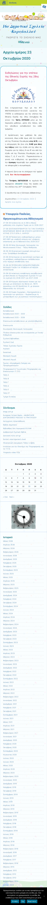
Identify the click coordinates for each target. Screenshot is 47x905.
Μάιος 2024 (8, 613)
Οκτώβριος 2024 (10, 603)
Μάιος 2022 (8, 686)
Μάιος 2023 (8, 650)
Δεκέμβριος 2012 (10, 870)
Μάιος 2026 (8, 541)
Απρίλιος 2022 (9, 689)
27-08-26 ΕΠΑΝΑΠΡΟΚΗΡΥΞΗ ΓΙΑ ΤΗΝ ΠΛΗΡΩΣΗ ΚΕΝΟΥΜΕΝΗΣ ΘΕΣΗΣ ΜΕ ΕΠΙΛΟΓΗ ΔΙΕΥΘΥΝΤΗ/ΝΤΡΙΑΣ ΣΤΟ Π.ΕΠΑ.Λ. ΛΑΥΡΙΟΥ (23, 231)
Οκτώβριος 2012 (9, 878)
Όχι (23, 901)
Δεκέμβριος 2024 (10, 595)
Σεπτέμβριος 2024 (10, 606)
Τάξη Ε (6, 389)
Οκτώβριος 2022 (9, 675)
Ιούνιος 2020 (8, 762)
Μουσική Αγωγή (9, 360)
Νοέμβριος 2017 (9, 860)
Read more (32, 901)
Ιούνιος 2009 (8, 885)
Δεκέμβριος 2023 (10, 632)
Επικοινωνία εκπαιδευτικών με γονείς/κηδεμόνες (22, 321)
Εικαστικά (7, 352)
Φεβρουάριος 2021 (10, 733)
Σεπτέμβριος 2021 (10, 715)
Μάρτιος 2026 (8, 548)
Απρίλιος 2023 (9, 653)
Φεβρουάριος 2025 (10, 588)
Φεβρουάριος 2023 (10, 661)
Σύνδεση (12, 3)
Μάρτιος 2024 (9, 621)
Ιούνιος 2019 (8, 798)
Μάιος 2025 (8, 577)
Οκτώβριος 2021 (9, 711)
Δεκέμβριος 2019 (10, 784)
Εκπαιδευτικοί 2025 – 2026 (14, 317)
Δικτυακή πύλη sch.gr (12, 436)
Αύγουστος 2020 (10, 755)
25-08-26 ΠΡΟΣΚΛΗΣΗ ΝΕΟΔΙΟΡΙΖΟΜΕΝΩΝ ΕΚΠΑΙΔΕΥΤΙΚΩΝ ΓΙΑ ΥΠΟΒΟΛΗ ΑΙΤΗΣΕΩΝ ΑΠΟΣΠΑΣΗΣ (21, 267)
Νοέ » (11, 497)
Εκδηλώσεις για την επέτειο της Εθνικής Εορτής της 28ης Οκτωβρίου (22, 76)
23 (29, 486)
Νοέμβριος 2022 (9, 671)
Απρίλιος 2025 (9, 581)
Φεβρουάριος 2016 (10, 863)
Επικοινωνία (8, 325)
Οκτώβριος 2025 (9, 566)
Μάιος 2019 (7, 802)
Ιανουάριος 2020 (10, 780)
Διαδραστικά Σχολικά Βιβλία (14, 432)
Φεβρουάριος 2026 (10, 552)
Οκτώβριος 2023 (10, 639)
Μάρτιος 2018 (8, 845)
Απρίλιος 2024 (9, 617)
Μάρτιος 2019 (8, 809)
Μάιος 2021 (7, 722)
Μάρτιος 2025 (8, 585)
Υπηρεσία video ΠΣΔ (11, 452)
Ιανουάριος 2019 (10, 816)
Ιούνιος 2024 (8, 610)
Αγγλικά (6, 349)
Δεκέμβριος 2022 (10, 668)
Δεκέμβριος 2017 (10, 856)
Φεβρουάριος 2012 (10, 881)
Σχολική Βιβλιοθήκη (11, 339)
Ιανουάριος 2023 (10, 664)
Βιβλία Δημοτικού (10, 425)
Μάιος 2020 (8, 765)
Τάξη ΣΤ (6, 393)
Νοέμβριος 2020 (9, 744)
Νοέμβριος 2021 (9, 708)
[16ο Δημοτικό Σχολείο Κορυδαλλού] (23, 20)
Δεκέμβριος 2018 (10, 820)
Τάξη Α (6, 375)
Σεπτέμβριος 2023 (10, 642)
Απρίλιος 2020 (9, 769)
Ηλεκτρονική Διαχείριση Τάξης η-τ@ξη (18, 443)
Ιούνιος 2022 (8, 682)
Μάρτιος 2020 (9, 773)
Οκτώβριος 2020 (10, 747)
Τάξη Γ (6, 382)
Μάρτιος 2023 (9, 657)
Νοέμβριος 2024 (9, 599)
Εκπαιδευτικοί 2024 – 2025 (14, 314)
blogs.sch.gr (8, 412)
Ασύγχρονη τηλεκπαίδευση (14, 421)
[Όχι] (44, 896)
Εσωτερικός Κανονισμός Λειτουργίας (18, 329)
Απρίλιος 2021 (8, 726)
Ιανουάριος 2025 (10, 592)
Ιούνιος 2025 (8, 574)
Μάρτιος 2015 (8, 867)
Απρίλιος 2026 (9, 545)
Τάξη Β (6, 379)
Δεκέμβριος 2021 (10, 704)
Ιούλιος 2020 (8, 758)
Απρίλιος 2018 (8, 842)
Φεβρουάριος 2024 (10, 624)
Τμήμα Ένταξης (9, 397)
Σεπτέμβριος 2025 (10, 570)
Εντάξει (15, 901)
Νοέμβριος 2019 (9, 787)
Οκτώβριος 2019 (9, 791)
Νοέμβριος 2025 (9, 563)
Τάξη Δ (6, 386)
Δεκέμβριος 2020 (10, 740)
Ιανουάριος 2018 (10, 852)
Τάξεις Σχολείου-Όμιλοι (12, 346)
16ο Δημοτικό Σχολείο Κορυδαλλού (23, 28)
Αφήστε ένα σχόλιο (13, 202)
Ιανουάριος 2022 (10, 700)
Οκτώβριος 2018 (9, 827)
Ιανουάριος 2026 (10, 556)
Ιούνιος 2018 (8, 834)
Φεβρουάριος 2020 (10, 776)
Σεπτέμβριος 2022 (10, 679)
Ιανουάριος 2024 (10, 628)
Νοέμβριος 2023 (9, 635)
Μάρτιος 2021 (8, 729)
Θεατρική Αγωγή (9, 356)
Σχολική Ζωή (8, 342)
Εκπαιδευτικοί (8, 311)
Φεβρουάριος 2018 (10, 849)
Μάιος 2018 (7, 838)
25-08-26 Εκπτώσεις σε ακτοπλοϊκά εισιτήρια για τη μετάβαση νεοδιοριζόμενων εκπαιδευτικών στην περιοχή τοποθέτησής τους (23, 259)
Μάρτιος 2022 (8, 693)
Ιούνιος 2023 (8, 646)
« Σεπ (5, 497)
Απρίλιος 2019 (8, 805)
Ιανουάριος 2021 (10, 737)
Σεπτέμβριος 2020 (10, 751)
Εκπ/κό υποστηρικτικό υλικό (14, 439)
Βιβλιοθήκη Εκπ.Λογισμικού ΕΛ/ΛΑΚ (17, 428)
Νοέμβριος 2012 (9, 874)
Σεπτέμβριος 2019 (10, 794)
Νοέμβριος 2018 (9, 823)
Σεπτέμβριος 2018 (10, 831)
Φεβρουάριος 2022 (10, 697)
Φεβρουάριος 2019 (10, 813)
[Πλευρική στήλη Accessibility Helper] (44, 7)
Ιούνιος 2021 (8, 718)
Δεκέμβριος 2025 (10, 559)
